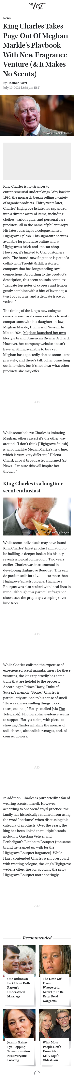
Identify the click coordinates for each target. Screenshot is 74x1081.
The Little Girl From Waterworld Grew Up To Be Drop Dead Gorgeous (53, 990)
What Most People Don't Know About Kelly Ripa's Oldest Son (52, 1051)
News (7, 18)
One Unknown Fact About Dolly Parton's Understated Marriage (19, 987)
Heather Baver (17, 83)
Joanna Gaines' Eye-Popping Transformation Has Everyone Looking (18, 1051)
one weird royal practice (43, 809)
